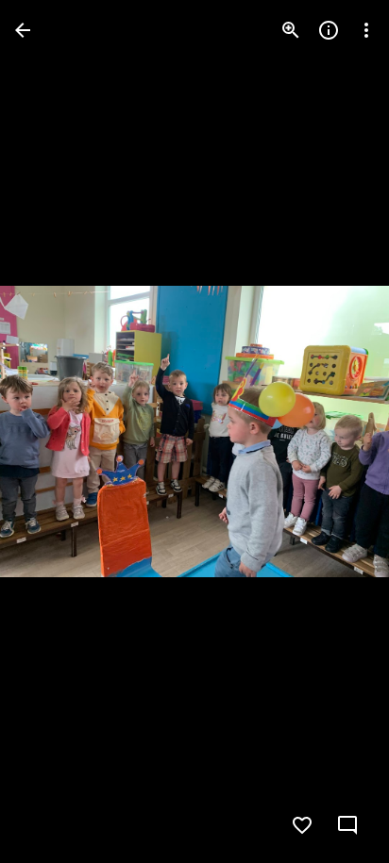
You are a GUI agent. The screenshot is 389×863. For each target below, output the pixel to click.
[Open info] (328, 30)
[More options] (366, 30)
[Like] (302, 825)
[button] (52, 432)
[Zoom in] (291, 30)
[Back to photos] (22, 30)
